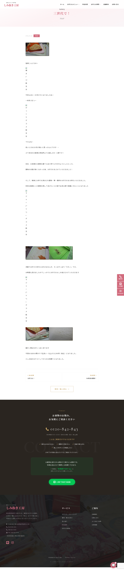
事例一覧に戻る (62, 389)
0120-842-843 (64, 429)
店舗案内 (106, 4)
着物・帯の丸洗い (67, 518)
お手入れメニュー (72, 4)
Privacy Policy (70, 557)
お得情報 (94, 525)
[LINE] (7, 542)
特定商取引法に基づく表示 (55, 557)
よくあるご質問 (96, 521)
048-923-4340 (12, 530)
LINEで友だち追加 (64, 482)
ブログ (36, 36)
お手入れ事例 (95, 4)
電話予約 (121, 279)
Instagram (120, 293)
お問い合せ (115, 4)
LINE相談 (120, 286)
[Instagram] (12, 542)
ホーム (62, 4)
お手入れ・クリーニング (69, 514)
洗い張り (64, 521)
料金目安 (85, 4)
